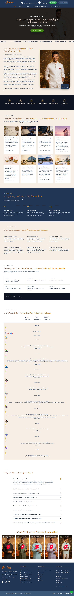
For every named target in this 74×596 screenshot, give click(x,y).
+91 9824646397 (59, 582)
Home (15, 6)
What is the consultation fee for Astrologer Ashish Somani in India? (27, 514)
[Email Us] (22, 2)
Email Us (26, 1)
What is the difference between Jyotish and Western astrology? (26, 489)
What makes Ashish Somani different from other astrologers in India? (27, 518)
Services (27, 6)
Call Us (42, 1)
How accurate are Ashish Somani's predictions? (22, 510)
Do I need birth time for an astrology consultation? (23, 501)
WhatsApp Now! (37, 30)
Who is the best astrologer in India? (20, 478)
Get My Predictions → (26, 150)
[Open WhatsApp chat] (71, 592)
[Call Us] (39, 2)
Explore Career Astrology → (45, 150)
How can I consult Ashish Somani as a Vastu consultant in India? (26, 493)
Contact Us (57, 6)
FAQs (51, 6)
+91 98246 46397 (44, 3)
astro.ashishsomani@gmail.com (30, 3)
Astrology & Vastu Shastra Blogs (39, 6)
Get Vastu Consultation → (44, 179)
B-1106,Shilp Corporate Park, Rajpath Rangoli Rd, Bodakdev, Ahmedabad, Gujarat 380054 (63, 572)
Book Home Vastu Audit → (10, 180)
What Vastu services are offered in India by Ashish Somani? (25, 505)
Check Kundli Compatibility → (62, 151)
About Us (21, 6)
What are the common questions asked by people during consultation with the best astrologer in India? (34, 522)
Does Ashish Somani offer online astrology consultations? (25, 497)
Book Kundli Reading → (10, 150)
